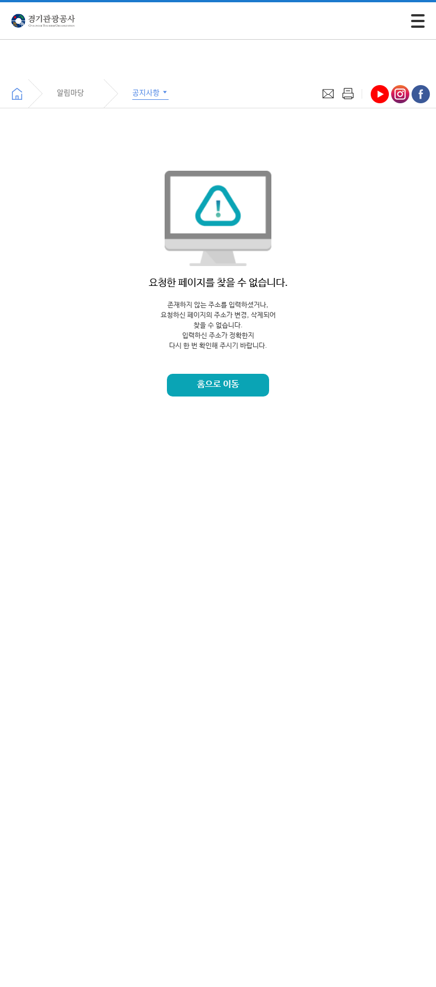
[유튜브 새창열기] (380, 94)
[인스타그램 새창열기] (400, 94)
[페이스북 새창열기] (421, 94)
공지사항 (146, 92)
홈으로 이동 (218, 384)
